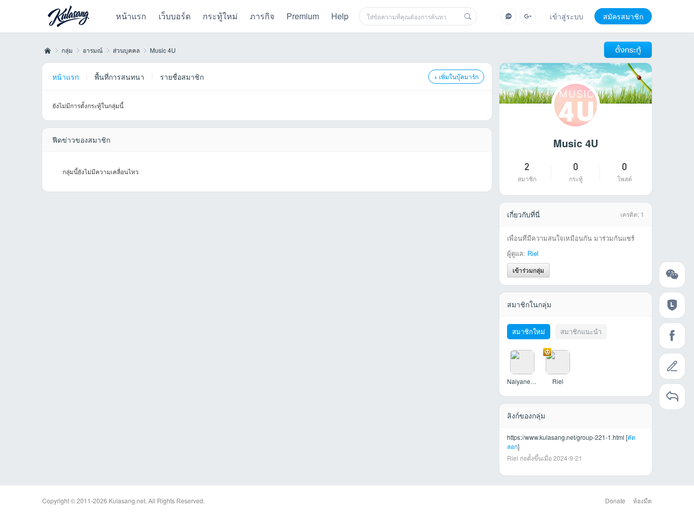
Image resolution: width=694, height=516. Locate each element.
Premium (303, 16)
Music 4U (163, 50)
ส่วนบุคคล (126, 50)
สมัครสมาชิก (623, 16)
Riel (533, 253)
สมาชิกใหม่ (528, 331)
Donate (615, 500)
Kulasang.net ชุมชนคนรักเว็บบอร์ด (46, 50)
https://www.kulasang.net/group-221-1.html (565, 437)
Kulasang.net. (128, 500)
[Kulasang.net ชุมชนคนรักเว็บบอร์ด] (68, 17)
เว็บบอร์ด (175, 16)
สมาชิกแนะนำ (581, 331)
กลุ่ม (67, 50)
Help (340, 16)
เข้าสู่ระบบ (566, 16)
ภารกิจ (262, 16)
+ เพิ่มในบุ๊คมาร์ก (456, 76)
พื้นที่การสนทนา (119, 77)
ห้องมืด (642, 500)
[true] (468, 16)
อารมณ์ (93, 50)
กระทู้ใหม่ (220, 16)
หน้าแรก (131, 16)
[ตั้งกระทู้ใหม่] (628, 50)
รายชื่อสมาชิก (182, 77)
